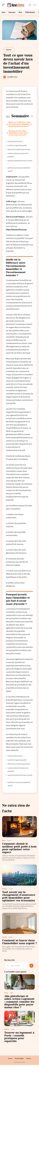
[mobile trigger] (4, 5)
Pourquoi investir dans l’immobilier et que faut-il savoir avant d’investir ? (18, 133)
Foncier (4, 937)
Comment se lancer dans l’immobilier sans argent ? (19, 942)
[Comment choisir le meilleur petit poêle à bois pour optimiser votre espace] (19, 826)
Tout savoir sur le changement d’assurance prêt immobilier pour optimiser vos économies (18, 896)
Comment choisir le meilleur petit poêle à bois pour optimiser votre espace (19, 848)
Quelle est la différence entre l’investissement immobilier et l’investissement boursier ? (20, 124)
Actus (6, 993)
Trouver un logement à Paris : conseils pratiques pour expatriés (19, 1037)
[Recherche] (29, 5)
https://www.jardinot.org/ (16, 229)
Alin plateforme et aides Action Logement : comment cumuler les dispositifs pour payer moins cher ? (19, 1002)
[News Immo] (15, 5)
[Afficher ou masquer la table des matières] (31, 116)
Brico (4, 840)
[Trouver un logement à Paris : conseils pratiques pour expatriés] (19, 1018)
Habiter (9, 50)
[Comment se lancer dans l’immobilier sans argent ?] (19, 923)
